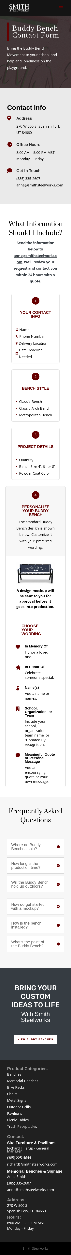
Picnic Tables (18, 1120)
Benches (14, 1074)
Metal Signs (16, 1100)
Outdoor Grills (19, 1106)
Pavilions (14, 1113)
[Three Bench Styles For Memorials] (35, 583)
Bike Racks (16, 1087)
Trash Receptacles (22, 1126)
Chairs (12, 1093)
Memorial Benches (22, 1080)
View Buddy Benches (35, 1039)
